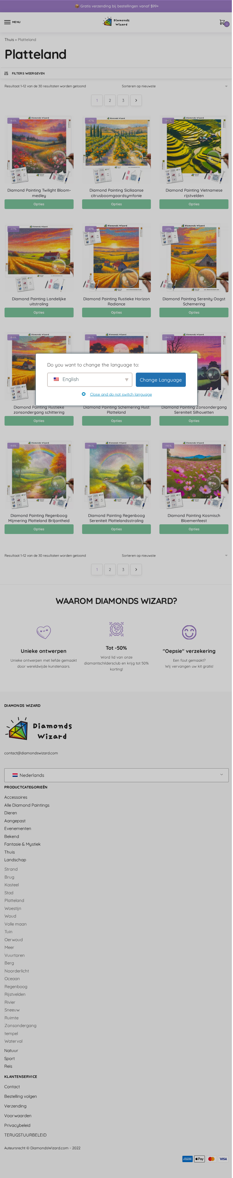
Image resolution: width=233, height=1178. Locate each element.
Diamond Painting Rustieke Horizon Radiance (116, 301)
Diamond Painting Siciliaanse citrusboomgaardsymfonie (116, 193)
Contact (12, 1086)
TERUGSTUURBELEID (25, 1135)
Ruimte (11, 1017)
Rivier (10, 1002)
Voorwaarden (18, 1115)
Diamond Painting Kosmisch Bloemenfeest (194, 518)
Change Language (161, 380)
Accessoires (15, 797)
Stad (9, 892)
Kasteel (12, 884)
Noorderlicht (17, 971)
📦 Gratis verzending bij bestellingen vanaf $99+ (117, 6)
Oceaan (12, 978)
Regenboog (16, 986)
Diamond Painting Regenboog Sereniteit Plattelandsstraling (116, 518)
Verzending (15, 1106)
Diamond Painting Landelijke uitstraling (39, 301)
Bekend (11, 836)
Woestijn (13, 908)
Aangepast (15, 820)
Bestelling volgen (20, 1096)
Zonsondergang (20, 1025)
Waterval (13, 1041)
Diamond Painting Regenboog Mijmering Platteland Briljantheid (39, 518)
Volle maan (16, 924)
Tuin (9, 931)
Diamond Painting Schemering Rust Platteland (116, 410)
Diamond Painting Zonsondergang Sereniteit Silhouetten (194, 410)
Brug (9, 877)
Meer (9, 947)
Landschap (15, 859)
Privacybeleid (17, 1125)
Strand (11, 869)
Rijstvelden (15, 994)
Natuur (11, 1050)
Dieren (10, 812)
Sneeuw (12, 1010)
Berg (9, 963)
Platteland (14, 900)
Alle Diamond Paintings (26, 805)
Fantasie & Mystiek (22, 844)
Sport (9, 1058)
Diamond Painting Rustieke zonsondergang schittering (39, 410)
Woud (10, 916)
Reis (8, 1066)
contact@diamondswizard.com (31, 752)
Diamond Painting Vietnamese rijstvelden (194, 193)
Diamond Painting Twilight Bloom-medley (39, 193)
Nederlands (31, 775)
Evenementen (17, 828)
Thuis (9, 39)
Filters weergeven (28, 73)
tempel (11, 1033)
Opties (39, 204)
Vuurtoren (15, 955)
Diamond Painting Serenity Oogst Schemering (194, 301)
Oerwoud (14, 939)
